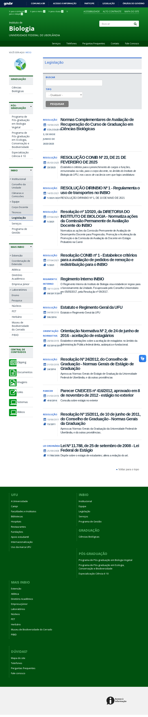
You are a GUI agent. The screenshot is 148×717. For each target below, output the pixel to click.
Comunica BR (38, 3)
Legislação (109, 3)
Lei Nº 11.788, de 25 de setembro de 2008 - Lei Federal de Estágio (99, 448)
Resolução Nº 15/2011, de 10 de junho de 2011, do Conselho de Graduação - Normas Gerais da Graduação (100, 419)
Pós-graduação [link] (18, 106)
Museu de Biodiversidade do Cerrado (20, 326)
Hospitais (16, 521)
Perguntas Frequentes (93, 43)
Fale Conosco (132, 43)
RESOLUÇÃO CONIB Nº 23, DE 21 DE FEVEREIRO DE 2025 (93, 159)
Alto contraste (112, 11)
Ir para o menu (37, 11)
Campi (14, 506)
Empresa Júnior (20, 284)
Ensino (15, 295)
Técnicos (16, 212)
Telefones (71, 43)
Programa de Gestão (19, 230)
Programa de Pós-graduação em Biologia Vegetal (21, 122)
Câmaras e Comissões (18, 194)
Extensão (17, 255)
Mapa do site (132, 11)
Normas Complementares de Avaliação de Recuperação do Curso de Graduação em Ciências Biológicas (97, 124)
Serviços (56, 43)
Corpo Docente (20, 207)
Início (28, 52)
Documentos (24, 372)
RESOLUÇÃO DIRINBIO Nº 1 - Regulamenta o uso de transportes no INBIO (100, 190)
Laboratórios (19, 289)
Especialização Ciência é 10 (20, 154)
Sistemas (22, 402)
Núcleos (16, 305)
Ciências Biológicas (18, 89)
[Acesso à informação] (117, 700)
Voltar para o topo (128, 469)
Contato (115, 43)
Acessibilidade (92, 11)
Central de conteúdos (18, 351)
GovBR (7, 2)
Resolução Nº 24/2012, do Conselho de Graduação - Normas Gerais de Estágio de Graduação (97, 364)
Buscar (50, 77)
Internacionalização (22, 542)
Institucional (19, 179)
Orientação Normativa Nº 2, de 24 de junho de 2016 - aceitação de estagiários (99, 333)
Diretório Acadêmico (18, 276)
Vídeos (21, 412)
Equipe (15, 201)
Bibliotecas (17, 516)
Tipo (48, 89)
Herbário (17, 317)
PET (14, 311)
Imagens (22, 382)
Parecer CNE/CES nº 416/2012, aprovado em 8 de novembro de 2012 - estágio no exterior (100, 393)
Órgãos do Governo (133, 3)
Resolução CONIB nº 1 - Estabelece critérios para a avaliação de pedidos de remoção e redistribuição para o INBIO (98, 260)
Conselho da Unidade (19, 186)
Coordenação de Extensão (21, 262)
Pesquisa (17, 300)
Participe (89, 3)
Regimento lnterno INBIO (82, 279)
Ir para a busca (56, 11)
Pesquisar (57, 104)
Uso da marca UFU (21, 547)
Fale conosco (18, 673)
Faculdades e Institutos (23, 511)
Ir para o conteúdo (17, 11)
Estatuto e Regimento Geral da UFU (91, 307)
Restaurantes (18, 526)
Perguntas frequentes (23, 668)
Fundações (17, 531)
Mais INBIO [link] (17, 247)
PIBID (15, 335)
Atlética (16, 269)
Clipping (21, 362)
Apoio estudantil (20, 536)
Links (20, 392)
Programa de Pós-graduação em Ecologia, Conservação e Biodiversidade (21, 140)
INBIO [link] (14, 170)
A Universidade (19, 501)
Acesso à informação (64, 3)
